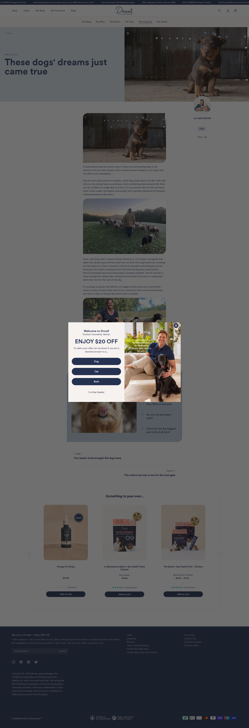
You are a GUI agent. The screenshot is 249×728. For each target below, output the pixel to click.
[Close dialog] (176, 325)
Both (96, 381)
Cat (96, 371)
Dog (96, 361)
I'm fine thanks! (96, 392)
